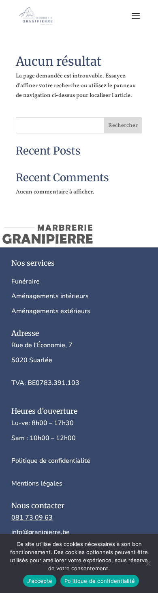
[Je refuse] (148, 563)
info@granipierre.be (40, 532)
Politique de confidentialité (99, 581)
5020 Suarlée (31, 360)
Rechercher (123, 125)
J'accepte (39, 581)
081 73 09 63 (32, 517)
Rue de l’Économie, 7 (42, 345)
